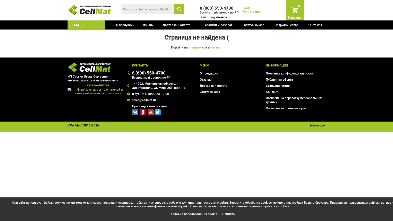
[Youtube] (151, 111)
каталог (78, 25)
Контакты (315, 25)
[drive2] (143, 111)
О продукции (125, 25)
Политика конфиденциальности (289, 73)
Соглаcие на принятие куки (286, 108)
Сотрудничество (287, 25)
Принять (228, 214)
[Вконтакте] (135, 111)
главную (195, 47)
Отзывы (148, 25)
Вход (246, 8)
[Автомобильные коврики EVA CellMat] (90, 9)
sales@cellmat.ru (144, 100)
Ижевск (221, 17)
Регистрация (252, 12)
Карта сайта (274, 114)
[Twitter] (158, 111)
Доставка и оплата (176, 25)
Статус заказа (254, 25)
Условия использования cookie (194, 214)
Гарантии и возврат (218, 25)
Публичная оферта (279, 79)
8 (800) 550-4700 (149, 73)
